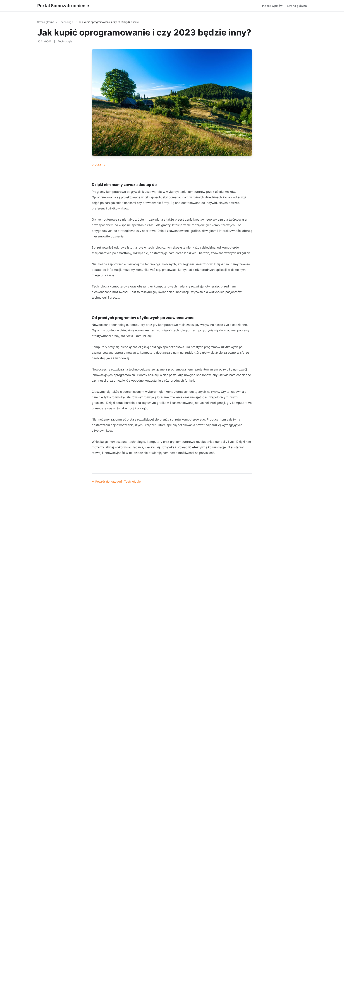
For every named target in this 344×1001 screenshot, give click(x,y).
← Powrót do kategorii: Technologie (116, 481)
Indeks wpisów (272, 6)
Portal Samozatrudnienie (63, 5)
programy (98, 164)
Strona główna (297, 6)
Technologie (66, 21)
